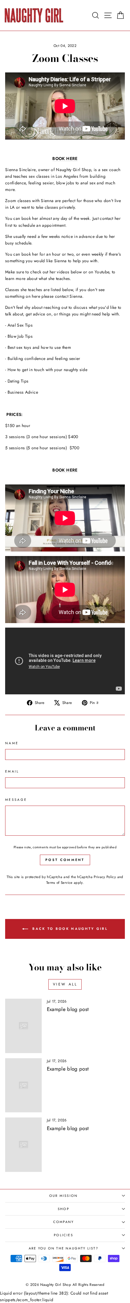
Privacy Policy (105, 876)
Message (16, 799)
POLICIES (63, 1235)
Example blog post (68, 1009)
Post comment (65, 859)
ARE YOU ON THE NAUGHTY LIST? (63, 1248)
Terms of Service (59, 882)
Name (11, 743)
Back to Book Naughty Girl (69, 928)
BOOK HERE (64, 158)
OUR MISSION (63, 1195)
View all (65, 984)
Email (12, 771)
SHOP (63, 1208)
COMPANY (63, 1221)
